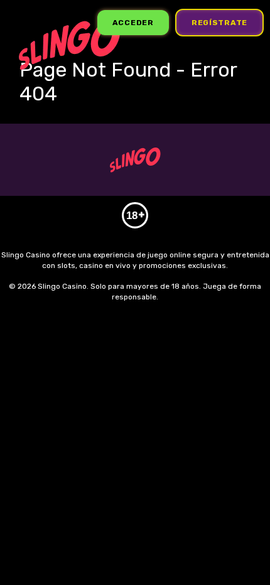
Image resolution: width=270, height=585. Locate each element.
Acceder (133, 22)
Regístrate (219, 22)
